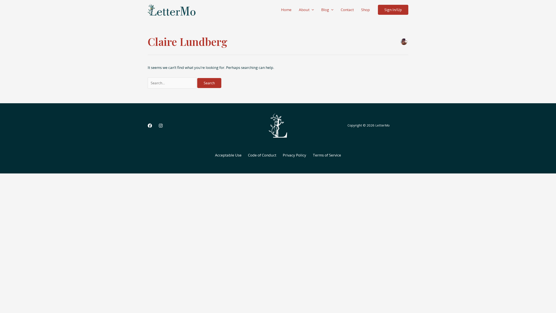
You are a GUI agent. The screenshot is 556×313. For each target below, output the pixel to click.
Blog (325, 9)
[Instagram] (161, 125)
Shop (365, 9)
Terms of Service (327, 155)
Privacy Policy (294, 155)
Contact (347, 9)
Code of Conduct (262, 155)
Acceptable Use (228, 155)
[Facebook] (150, 125)
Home (286, 9)
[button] (311, 9)
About (304, 9)
